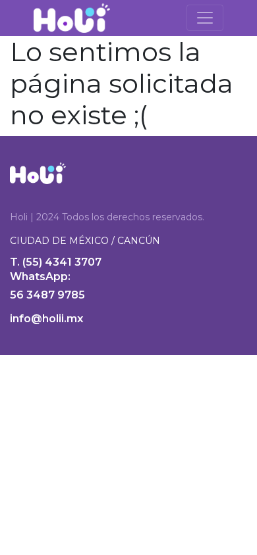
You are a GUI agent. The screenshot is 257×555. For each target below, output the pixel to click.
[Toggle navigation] (204, 18)
